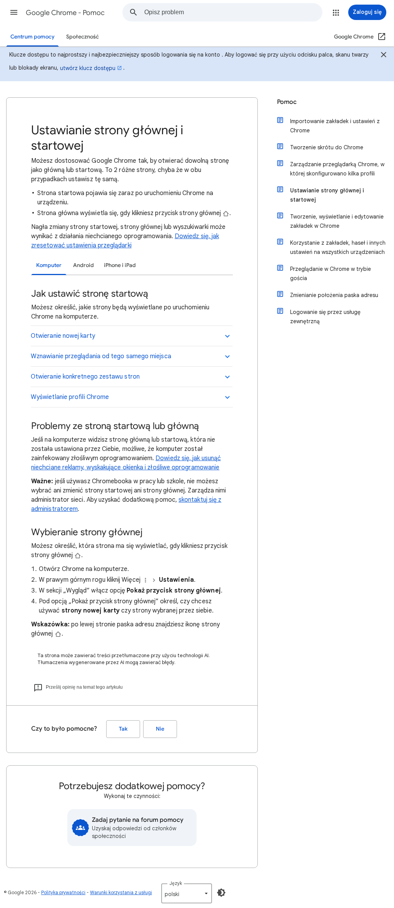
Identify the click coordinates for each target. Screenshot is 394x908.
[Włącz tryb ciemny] (221, 892)
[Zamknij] (383, 56)
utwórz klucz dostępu (87, 68)
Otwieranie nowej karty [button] (63, 336)
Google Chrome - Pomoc (65, 12)
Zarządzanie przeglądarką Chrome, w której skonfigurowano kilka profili (337, 169)
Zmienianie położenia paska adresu (334, 295)
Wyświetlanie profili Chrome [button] (70, 397)
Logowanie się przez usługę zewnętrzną (325, 317)
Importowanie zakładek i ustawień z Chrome (335, 126)
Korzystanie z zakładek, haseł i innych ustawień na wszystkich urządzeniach (338, 247)
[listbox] (186, 893)
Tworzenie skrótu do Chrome (326, 147)
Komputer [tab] (49, 265)
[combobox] (233, 12)
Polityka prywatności (63, 892)
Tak (123, 729)
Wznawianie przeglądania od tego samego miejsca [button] (101, 356)
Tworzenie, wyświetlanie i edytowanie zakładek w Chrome (337, 221)
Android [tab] (83, 265)
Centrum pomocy (32, 36)
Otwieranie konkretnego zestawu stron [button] (85, 377)
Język (175, 883)
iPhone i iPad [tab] (120, 265)
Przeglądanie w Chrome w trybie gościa (330, 273)
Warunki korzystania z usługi (121, 892)
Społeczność (82, 36)
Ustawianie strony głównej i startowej (327, 195)
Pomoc (287, 102)
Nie (160, 729)
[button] (14, 12)
